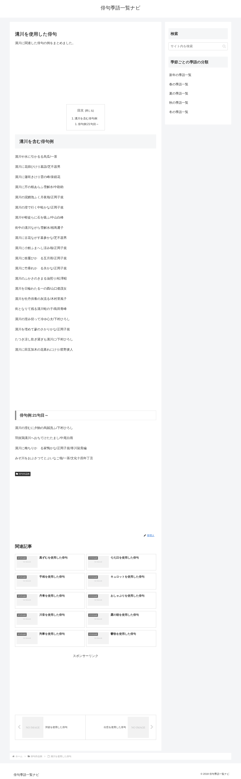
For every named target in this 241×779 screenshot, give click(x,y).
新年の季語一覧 (180, 75)
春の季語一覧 (178, 84)
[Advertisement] (85, 75)
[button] (224, 46)
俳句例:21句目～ (88, 124)
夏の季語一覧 (178, 93)
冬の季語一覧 (178, 112)
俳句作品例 (24, 474)
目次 (80, 110)
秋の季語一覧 (178, 102)
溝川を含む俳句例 (86, 118)
